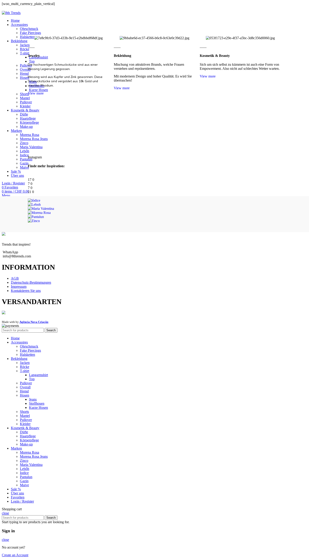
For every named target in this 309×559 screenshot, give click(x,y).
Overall (25, 387)
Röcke (24, 367)
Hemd (24, 391)
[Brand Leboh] (34, 204)
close (5, 513)
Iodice (24, 473)
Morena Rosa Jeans (34, 456)
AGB (15, 278)
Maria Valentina (31, 465)
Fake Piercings (30, 350)
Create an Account (15, 555)
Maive (24, 485)
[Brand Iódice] (34, 200)
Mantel (25, 416)
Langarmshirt (38, 375)
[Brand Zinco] (34, 221)
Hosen (24, 395)
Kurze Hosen (38, 407)
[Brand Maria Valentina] (41, 209)
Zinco (24, 460)
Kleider (25, 424)
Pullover (26, 383)
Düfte (24, 432)
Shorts (24, 412)
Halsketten (27, 354)
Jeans (33, 399)
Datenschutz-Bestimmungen (31, 282)
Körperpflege (29, 440)
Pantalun (26, 477)
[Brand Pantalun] (36, 217)
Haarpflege (28, 436)
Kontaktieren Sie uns (26, 291)
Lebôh (24, 469)
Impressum (18, 286)
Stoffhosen (36, 403)
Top (32, 379)
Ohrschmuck (29, 29)
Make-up (26, 444)
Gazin (24, 481)
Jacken (25, 363)
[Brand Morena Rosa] (39, 213)
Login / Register (22, 501)
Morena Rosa (29, 452)
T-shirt (24, 371)
